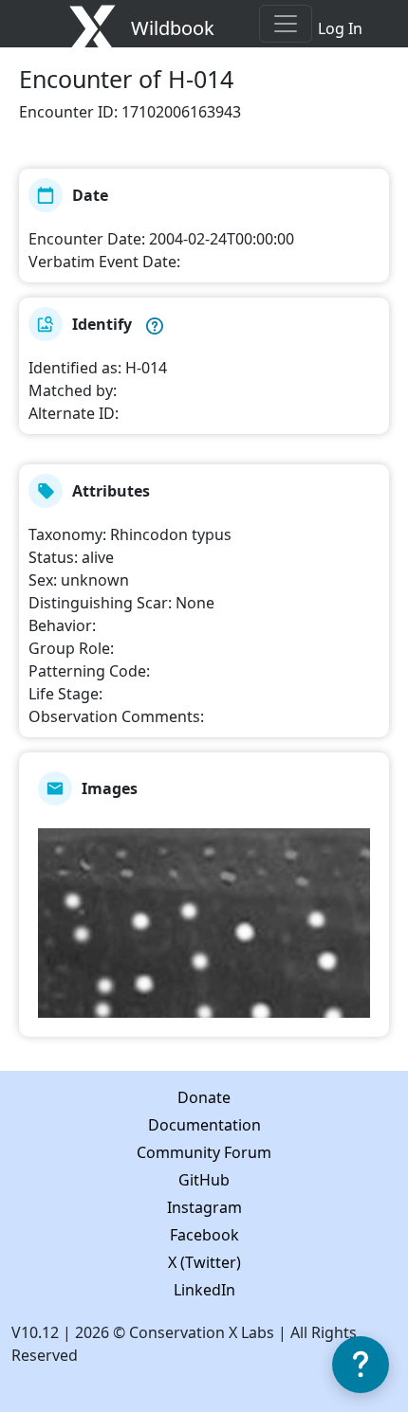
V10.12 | (43, 1332)
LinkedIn (204, 1289)
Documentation (204, 1124)
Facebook (204, 1234)
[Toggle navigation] (285, 24)
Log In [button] (340, 28)
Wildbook (172, 28)
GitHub (204, 1179)
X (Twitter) (204, 1262)
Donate (204, 1097)
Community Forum (204, 1152)
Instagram (204, 1207)
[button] (154, 324)
